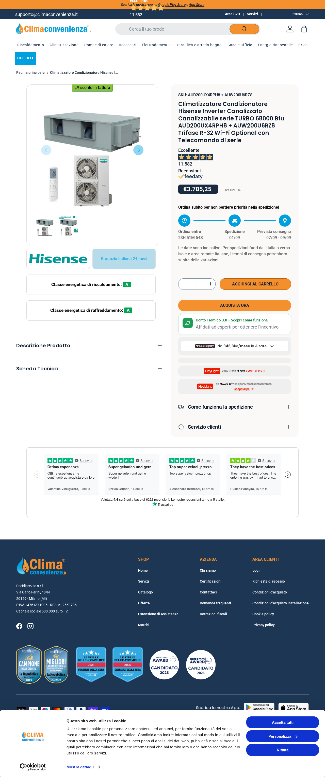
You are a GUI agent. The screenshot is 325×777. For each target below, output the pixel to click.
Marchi (143, 625)
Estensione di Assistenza (158, 614)
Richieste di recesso (268, 581)
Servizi (252, 14)
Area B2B (232, 14)
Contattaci (208, 592)
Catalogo (145, 592)
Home (143, 570)
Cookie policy (263, 614)
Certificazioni (210, 581)
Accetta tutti (283, 722)
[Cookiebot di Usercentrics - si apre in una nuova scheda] (33, 767)
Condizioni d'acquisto (269, 592)
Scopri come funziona (249, 320)
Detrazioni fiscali (213, 614)
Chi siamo (208, 570)
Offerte (144, 603)
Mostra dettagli (80, 767)
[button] (304, 28)
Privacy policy (263, 625)
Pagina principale (30, 73)
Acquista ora (234, 305)
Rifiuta (282, 750)
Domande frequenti (215, 603)
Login (257, 570)
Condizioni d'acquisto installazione (280, 603)
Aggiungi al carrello (255, 284)
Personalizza (279, 736)
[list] (92, 150)
